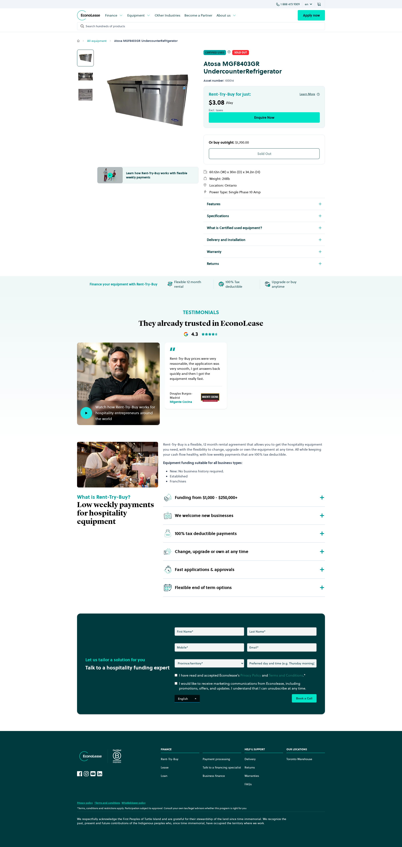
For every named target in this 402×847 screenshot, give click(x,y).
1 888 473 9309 (290, 4)
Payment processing (216, 759)
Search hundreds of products (105, 26)
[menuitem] (114, 15)
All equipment (97, 41)
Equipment (136, 15)
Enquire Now (264, 117)
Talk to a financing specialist (222, 767)
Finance (111, 15)
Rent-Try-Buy (169, 759)
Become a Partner (198, 15)
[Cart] (320, 4)
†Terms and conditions (107, 802)
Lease (165, 767)
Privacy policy (85, 802)
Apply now (311, 15)
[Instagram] (86, 773)
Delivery (250, 759)
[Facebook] (79, 773)
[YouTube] (92, 773)
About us (223, 15)
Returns (250, 767)
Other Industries (167, 15)
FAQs (248, 784)
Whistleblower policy (134, 802)
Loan (164, 776)
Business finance (214, 776)
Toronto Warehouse (299, 759)
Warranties (252, 776)
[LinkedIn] (99, 773)
